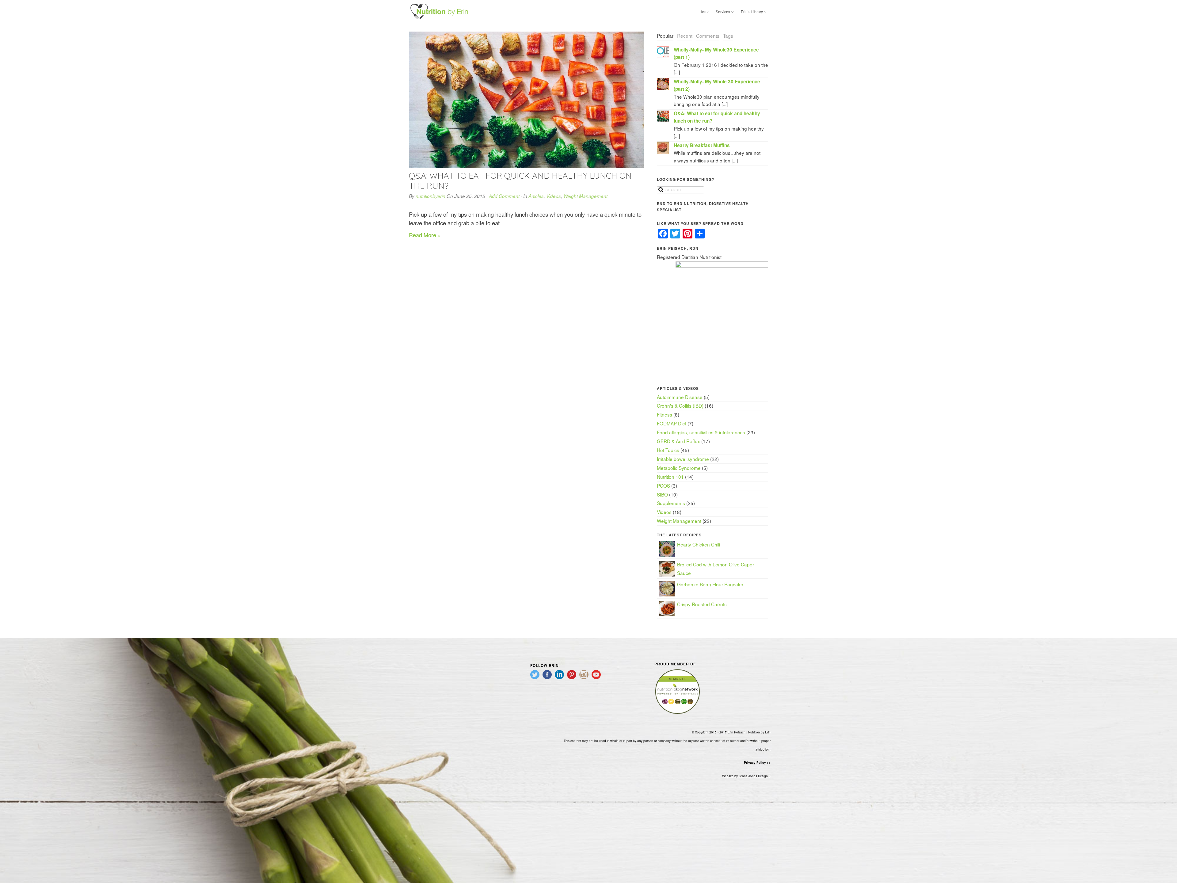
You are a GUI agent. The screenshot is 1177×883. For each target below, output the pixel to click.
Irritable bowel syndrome (683, 458)
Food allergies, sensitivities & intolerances (701, 432)
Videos (553, 196)
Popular (665, 35)
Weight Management (585, 196)
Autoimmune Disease (680, 397)
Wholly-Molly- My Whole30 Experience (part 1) (716, 53)
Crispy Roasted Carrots (702, 604)
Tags (728, 35)
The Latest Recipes (679, 535)
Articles (536, 196)
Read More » (425, 235)
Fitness (664, 414)
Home (704, 11)
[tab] (665, 36)
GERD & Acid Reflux (678, 441)
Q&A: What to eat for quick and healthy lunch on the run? (520, 180)
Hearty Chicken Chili (698, 544)
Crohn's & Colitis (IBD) (680, 405)
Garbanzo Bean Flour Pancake (710, 584)
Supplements (671, 503)
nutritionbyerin (430, 196)
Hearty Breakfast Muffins (702, 145)
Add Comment (504, 196)
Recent (684, 35)
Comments (707, 35)
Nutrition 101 (670, 476)
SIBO (662, 494)
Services (723, 11)
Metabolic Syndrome (679, 467)
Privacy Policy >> (757, 762)
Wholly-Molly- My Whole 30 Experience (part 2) (717, 85)
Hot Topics (668, 450)
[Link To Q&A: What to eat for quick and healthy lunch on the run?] (526, 100)
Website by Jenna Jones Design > (746, 776)
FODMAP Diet (671, 423)
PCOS (663, 485)
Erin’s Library (752, 11)
